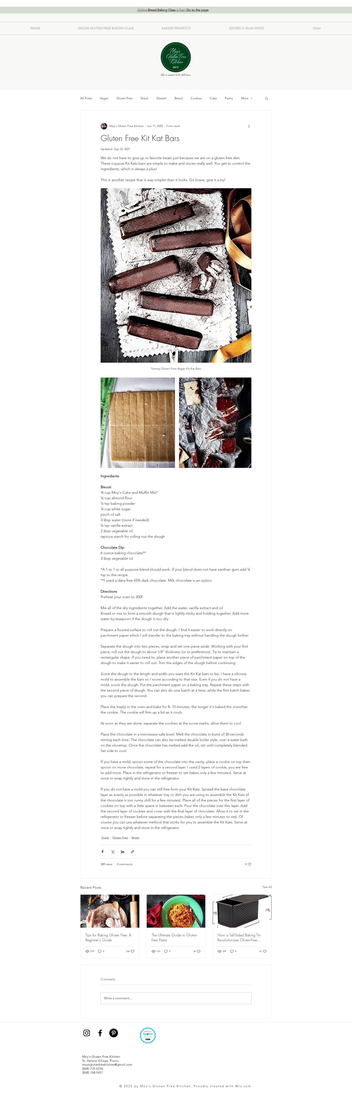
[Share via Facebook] (102, 852)
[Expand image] (138, 423)
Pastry (229, 98)
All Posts (86, 98)
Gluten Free (124, 98)
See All (267, 887)
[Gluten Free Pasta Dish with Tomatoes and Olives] (176, 911)
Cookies (196, 98)
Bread (179, 98)
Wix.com (243, 1086)
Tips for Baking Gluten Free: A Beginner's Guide (108, 937)
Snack (144, 98)
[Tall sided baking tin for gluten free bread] (242, 911)
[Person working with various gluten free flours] (109, 911)
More (244, 98)
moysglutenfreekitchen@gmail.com (107, 1064)
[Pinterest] (113, 1033)
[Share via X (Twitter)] (112, 852)
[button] (266, 98)
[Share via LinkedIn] (122, 852)
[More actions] (248, 126)
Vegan (104, 98)
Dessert (161, 98)
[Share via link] (132, 852)
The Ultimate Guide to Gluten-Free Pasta (174, 937)
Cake (213, 98)
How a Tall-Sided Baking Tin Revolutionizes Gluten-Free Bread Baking (239, 937)
